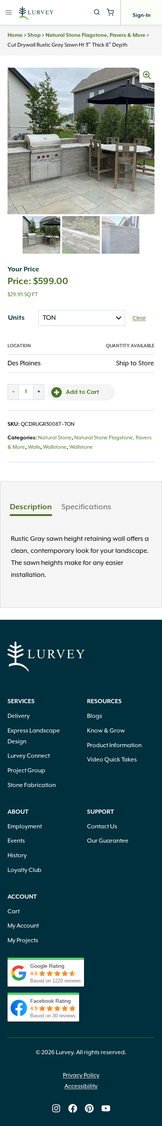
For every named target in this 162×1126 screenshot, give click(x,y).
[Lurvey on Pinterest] (89, 1108)
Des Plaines (24, 363)
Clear (139, 318)
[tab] (31, 508)
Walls (34, 447)
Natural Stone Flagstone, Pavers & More (95, 35)
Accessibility (81, 1086)
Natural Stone (55, 438)
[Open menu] (9, 12)
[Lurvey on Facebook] (72, 1108)
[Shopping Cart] (110, 12)
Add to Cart (82, 392)
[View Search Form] (97, 12)
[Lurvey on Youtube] (105, 1108)
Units (16, 318)
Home (15, 35)
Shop (34, 35)
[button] (146, 75)
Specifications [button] (86, 507)
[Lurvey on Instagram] (56, 1108)
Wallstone (55, 447)
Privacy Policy (81, 1075)
